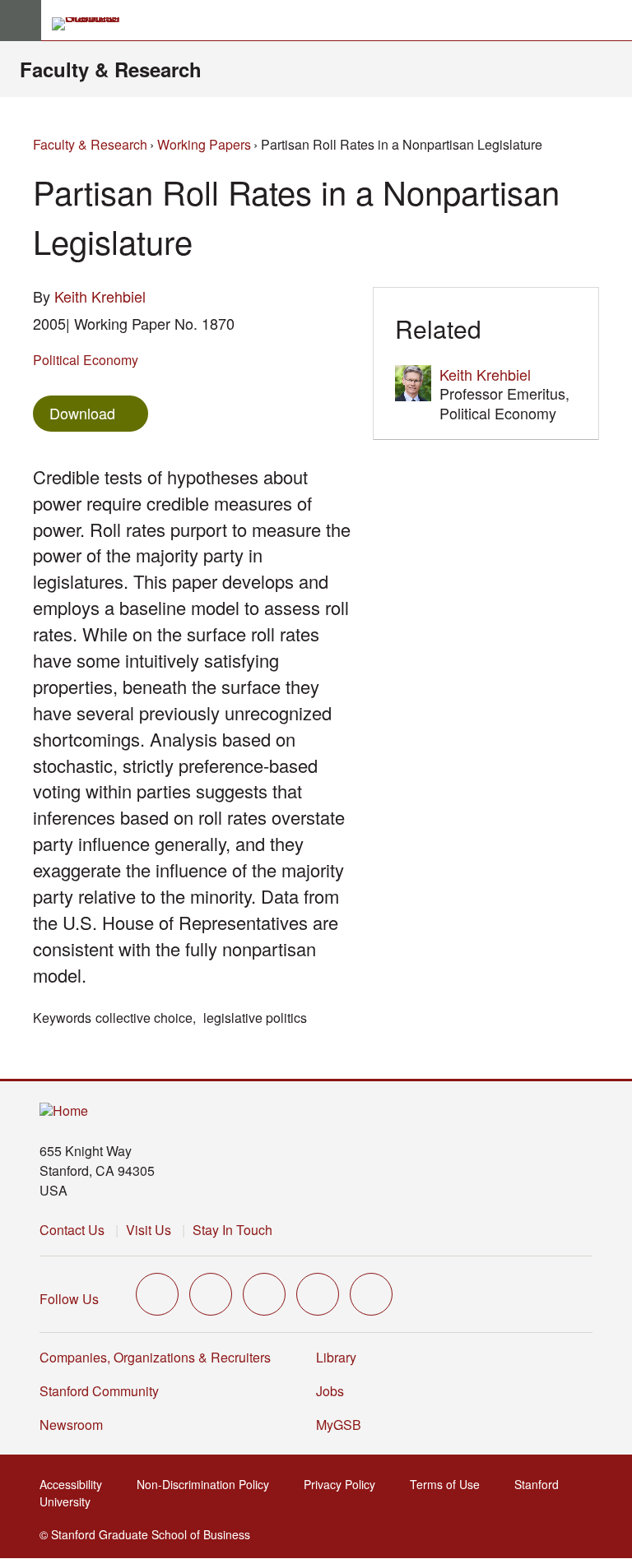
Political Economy (85, 359)
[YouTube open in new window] (317, 1294)
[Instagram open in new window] (264, 1294)
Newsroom (71, 1424)
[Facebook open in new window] (210, 1294)
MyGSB (343, 1424)
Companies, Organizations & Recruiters (155, 1357)
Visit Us (148, 1229)
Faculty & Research (111, 69)
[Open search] (613, 20)
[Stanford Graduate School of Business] (93, 23)
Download (82, 412)
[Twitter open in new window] (157, 1294)
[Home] (64, 1111)
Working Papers (204, 144)
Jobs (330, 1390)
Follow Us (69, 1298)
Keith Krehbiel (100, 296)
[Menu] (20, 20)
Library (336, 1357)
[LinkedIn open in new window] (371, 1294)
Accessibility (76, 1484)
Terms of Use (450, 1484)
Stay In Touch (232, 1229)
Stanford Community (99, 1390)
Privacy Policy (344, 1484)
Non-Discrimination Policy (208, 1484)
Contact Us (72, 1229)
